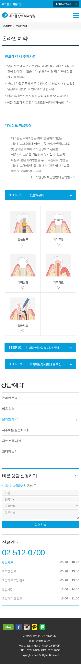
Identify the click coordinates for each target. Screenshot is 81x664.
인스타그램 (27, 627)
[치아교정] (58, 222)
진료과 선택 (26, 195)
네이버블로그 (8, 627)
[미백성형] (23, 265)
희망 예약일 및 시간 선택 (33, 347)
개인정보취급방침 (15, 485)
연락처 (9, 499)
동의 (18, 485)
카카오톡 (35, 627)
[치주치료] (58, 265)
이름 (8, 493)
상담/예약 (6, 26)
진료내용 (10, 512)
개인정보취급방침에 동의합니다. (55, 177)
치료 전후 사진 (11, 440)
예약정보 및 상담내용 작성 (35, 364)
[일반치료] (22, 308)
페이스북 (19, 627)
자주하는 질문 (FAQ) (15, 430)
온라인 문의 (9, 397)
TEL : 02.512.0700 (30, 650)
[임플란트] (23, 222)
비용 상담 (8, 408)
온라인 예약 (21, 26)
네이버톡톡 (42, 627)
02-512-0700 (23, 552)
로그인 (5, 4)
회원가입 (17, 4)
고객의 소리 (9, 451)
